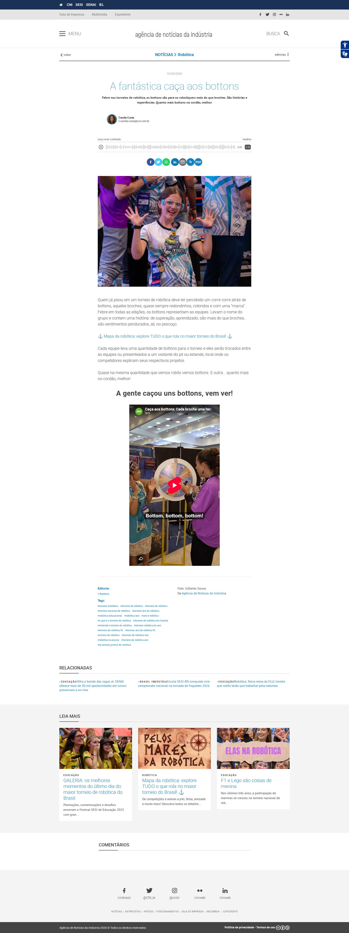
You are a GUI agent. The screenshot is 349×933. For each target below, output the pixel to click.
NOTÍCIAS (164, 54)
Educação (69, 681)
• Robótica (103, 593)
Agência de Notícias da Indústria (204, 593)
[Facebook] (151, 162)
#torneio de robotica (156, 606)
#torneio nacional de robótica (114, 610)
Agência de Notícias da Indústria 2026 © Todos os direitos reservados (102, 928)
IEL (101, 4)
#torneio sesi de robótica (145, 610)
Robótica (149, 775)
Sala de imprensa (193, 911)
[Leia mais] (95, 748)
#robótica (113, 606)
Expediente (122, 14)
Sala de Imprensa (71, 14)
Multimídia (99, 14)
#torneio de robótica (132, 606)
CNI (69, 4)
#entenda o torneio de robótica (115, 625)
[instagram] (274, 15)
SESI (79, 4)
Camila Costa (126, 117)
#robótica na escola (108, 639)
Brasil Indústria (153, 681)
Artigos (148, 911)
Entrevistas (133, 911)
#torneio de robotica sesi (135, 635)
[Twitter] (158, 162)
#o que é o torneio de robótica (114, 620)
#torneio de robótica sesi (134, 639)
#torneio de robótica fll (110, 630)
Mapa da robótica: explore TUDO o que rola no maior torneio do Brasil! (165, 336)
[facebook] (260, 15)
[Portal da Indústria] (61, 4)
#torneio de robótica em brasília (150, 620)
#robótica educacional (110, 615)
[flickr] (281, 15)
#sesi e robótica (150, 615)
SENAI (91, 4)
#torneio (102, 606)
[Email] (183, 162)
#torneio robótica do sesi (147, 625)
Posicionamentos (167, 911)
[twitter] (267, 15)
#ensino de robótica (108, 635)
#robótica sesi (131, 615)
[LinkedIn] (175, 162)
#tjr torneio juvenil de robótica (114, 644)
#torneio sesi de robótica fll (140, 630)
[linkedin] (288, 15)
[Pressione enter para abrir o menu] (62, 34)
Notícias (116, 911)
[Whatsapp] (166, 162)
